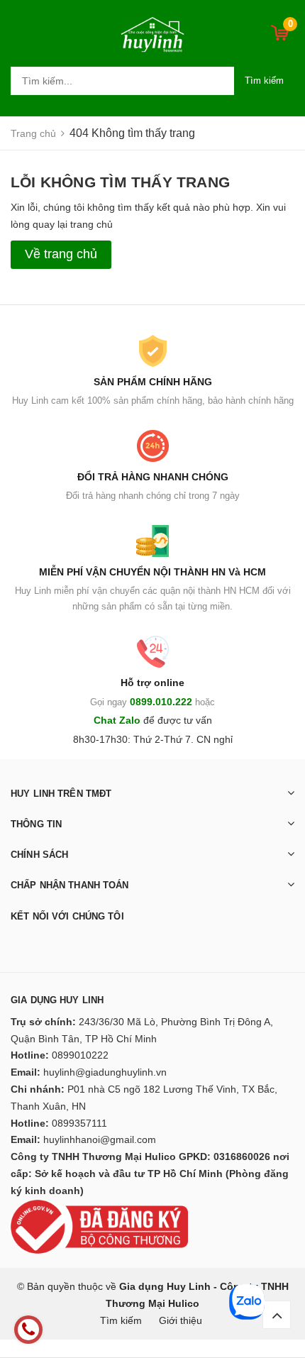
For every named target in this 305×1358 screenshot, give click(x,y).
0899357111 (79, 1123)
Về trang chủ (61, 254)
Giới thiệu (180, 1320)
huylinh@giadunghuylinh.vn (105, 1072)
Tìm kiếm (264, 80)
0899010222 (80, 1055)
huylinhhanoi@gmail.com (99, 1139)
